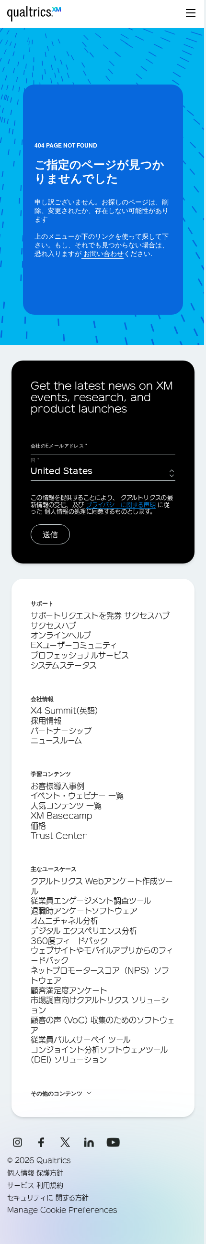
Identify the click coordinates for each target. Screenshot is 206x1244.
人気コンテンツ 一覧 (66, 805)
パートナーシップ (61, 730)
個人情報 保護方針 (35, 1173)
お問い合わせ (102, 253)
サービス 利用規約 (35, 1185)
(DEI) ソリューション (69, 1059)
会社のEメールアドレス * (59, 445)
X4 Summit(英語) (64, 710)
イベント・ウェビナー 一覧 (77, 795)
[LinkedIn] (89, 1142)
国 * (35, 460)
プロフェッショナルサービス (80, 655)
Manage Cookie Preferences (62, 1210)
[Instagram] (17, 1142)
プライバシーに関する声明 (121, 505)
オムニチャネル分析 (64, 921)
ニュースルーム (56, 740)
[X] (65, 1142)
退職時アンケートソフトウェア (84, 910)
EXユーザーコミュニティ (74, 645)
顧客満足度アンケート (69, 990)
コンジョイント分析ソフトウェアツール (99, 1049)
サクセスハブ (53, 625)
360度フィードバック (69, 941)
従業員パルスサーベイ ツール (80, 1039)
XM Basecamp (61, 815)
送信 (50, 534)
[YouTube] (113, 1142)
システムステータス (64, 665)
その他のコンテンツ (56, 1093)
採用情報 (46, 720)
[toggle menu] (191, 14)
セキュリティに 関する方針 (48, 1197)
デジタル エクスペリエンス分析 (84, 931)
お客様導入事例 (57, 786)
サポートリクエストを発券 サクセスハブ (100, 615)
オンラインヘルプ (61, 635)
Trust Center (59, 836)
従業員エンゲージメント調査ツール (91, 900)
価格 (38, 825)
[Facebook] (41, 1142)
